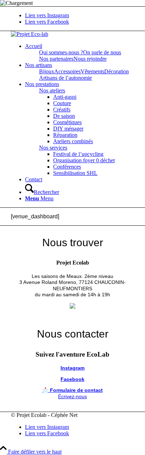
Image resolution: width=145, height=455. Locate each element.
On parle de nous (102, 52)
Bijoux (46, 71)
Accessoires (67, 71)
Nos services (53, 148)
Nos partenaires (56, 59)
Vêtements (92, 71)
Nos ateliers (52, 90)
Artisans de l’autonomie (65, 78)
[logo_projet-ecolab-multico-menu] (29, 34)
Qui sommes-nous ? (61, 52)
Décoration (116, 71)
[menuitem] (79, 46)
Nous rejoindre (90, 59)
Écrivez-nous (72, 396)
